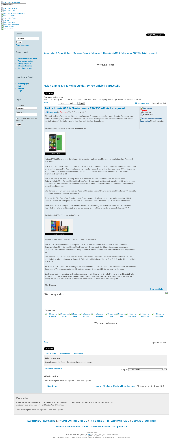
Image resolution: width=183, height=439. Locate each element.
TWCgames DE (119, 426)
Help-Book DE (79, 421)
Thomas (63, 112)
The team (107, 386)
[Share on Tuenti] (75, 316)
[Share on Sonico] (85, 316)
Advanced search (23, 45)
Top (165, 287)
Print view (161, 58)
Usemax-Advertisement (68, 426)
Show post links (156, 289)
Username (20, 106)
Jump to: (124, 370)
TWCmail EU (64, 421)
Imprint (98, 386)
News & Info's (64, 53)
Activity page (23, 84)
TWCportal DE (34, 421)
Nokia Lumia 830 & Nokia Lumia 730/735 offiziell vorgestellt (130, 53)
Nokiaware (95, 53)
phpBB (90, 434)
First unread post (142, 103)
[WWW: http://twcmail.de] (142, 127)
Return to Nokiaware (53, 369)
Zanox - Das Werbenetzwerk (96, 426)
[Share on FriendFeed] (98, 316)
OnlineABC (137, 421)
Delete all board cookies (124, 386)
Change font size (165, 59)
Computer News (80, 53)
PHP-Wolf (110, 421)
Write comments (48, 103)
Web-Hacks (150, 421)
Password (19, 112)
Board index (49, 53)
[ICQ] (145, 127)
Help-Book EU (97, 421)
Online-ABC (123, 421)
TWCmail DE (49, 421)
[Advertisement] (105, 74)
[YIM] (148, 127)
